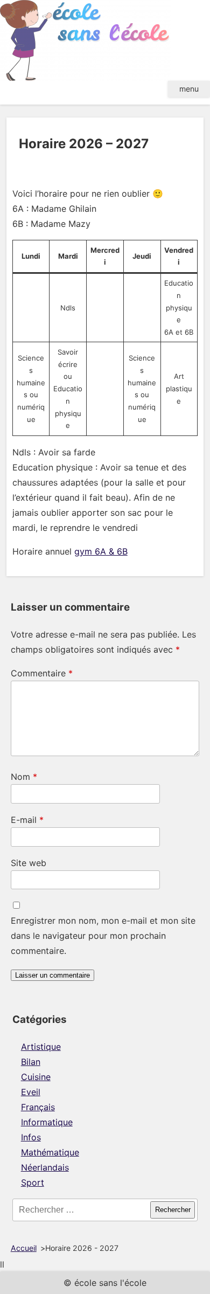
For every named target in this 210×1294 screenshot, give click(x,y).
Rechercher (173, 1210)
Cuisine (36, 1076)
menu (189, 88)
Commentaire (42, 673)
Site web (28, 862)
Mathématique (50, 1152)
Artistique (41, 1046)
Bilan (30, 1061)
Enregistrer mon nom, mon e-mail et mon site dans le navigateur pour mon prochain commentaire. (103, 935)
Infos (31, 1137)
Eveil (30, 1092)
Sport (32, 1182)
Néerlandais (45, 1167)
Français (38, 1107)
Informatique (47, 1122)
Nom (24, 776)
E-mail (27, 819)
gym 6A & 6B (101, 551)
